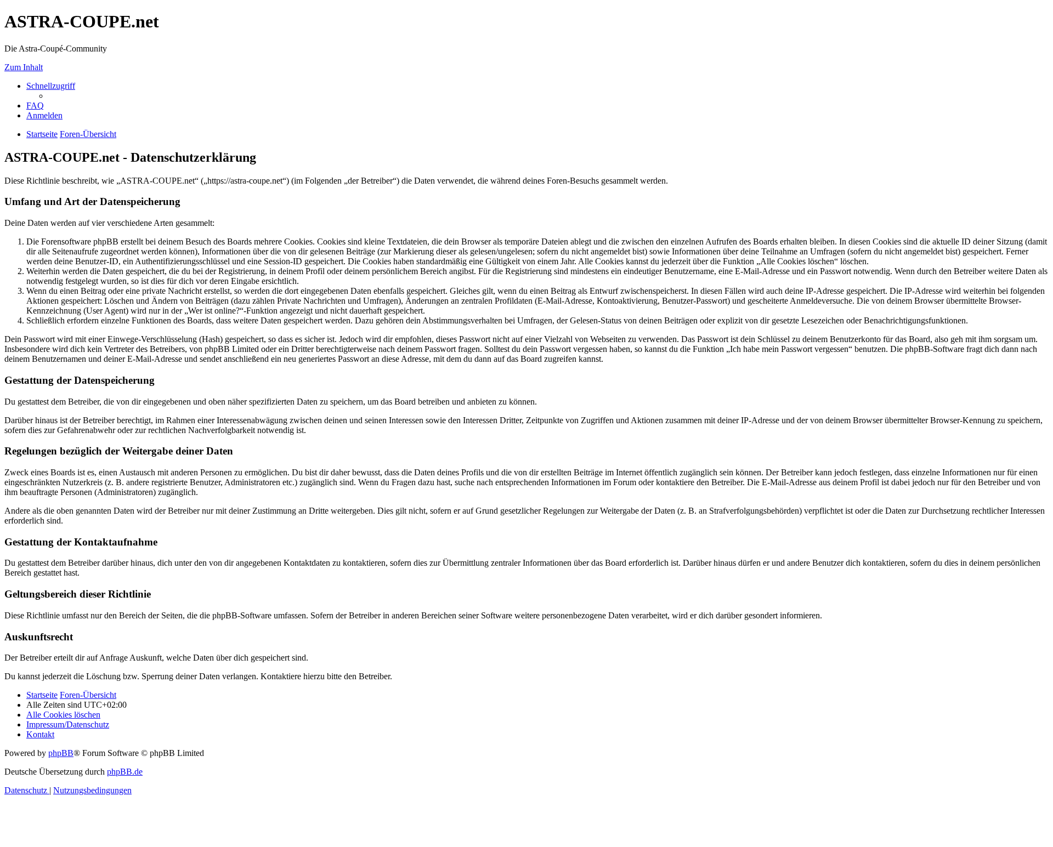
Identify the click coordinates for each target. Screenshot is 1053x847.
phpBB (60, 753)
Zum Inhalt (23, 67)
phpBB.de (125, 771)
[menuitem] (35, 105)
